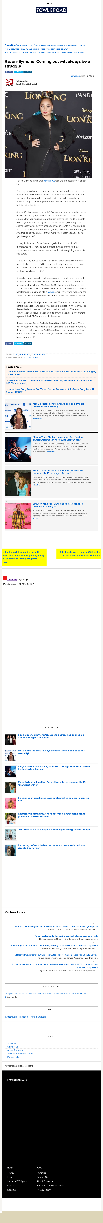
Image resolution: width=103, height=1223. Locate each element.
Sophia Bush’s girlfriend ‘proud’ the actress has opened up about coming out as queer (45, 45)
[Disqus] (51, 608)
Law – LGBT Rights (17, 1181)
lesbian (51, 292)
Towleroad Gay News (51, 10)
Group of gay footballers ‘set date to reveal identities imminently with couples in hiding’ (46, 993)
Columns (11, 1185)
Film (9, 1177)
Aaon (15, 355)
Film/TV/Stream (38, 355)
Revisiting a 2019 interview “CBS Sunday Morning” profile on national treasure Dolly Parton (54, 945)
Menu (53, 3)
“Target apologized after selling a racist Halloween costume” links (66, 936)
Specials (11, 1190)
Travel (10, 1173)
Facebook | (25, 1017)
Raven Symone (31, 357)
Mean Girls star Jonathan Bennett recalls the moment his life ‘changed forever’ (58, 471)
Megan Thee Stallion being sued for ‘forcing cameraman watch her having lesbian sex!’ (44, 52)
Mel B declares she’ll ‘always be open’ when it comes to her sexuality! (37, 49)
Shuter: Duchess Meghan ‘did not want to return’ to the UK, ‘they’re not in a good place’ (56, 926)
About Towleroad (15, 1050)
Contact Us (12, 1047)
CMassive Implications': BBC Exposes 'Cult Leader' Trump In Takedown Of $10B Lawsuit (56, 955)
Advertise (11, 1043)
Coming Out (24, 355)
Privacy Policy (14, 1057)
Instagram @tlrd (38, 1017)
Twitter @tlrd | (12, 1017)
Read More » (37, 418)
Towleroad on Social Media (20, 1053)
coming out (49, 181)
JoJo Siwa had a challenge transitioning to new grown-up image (54, 829)
